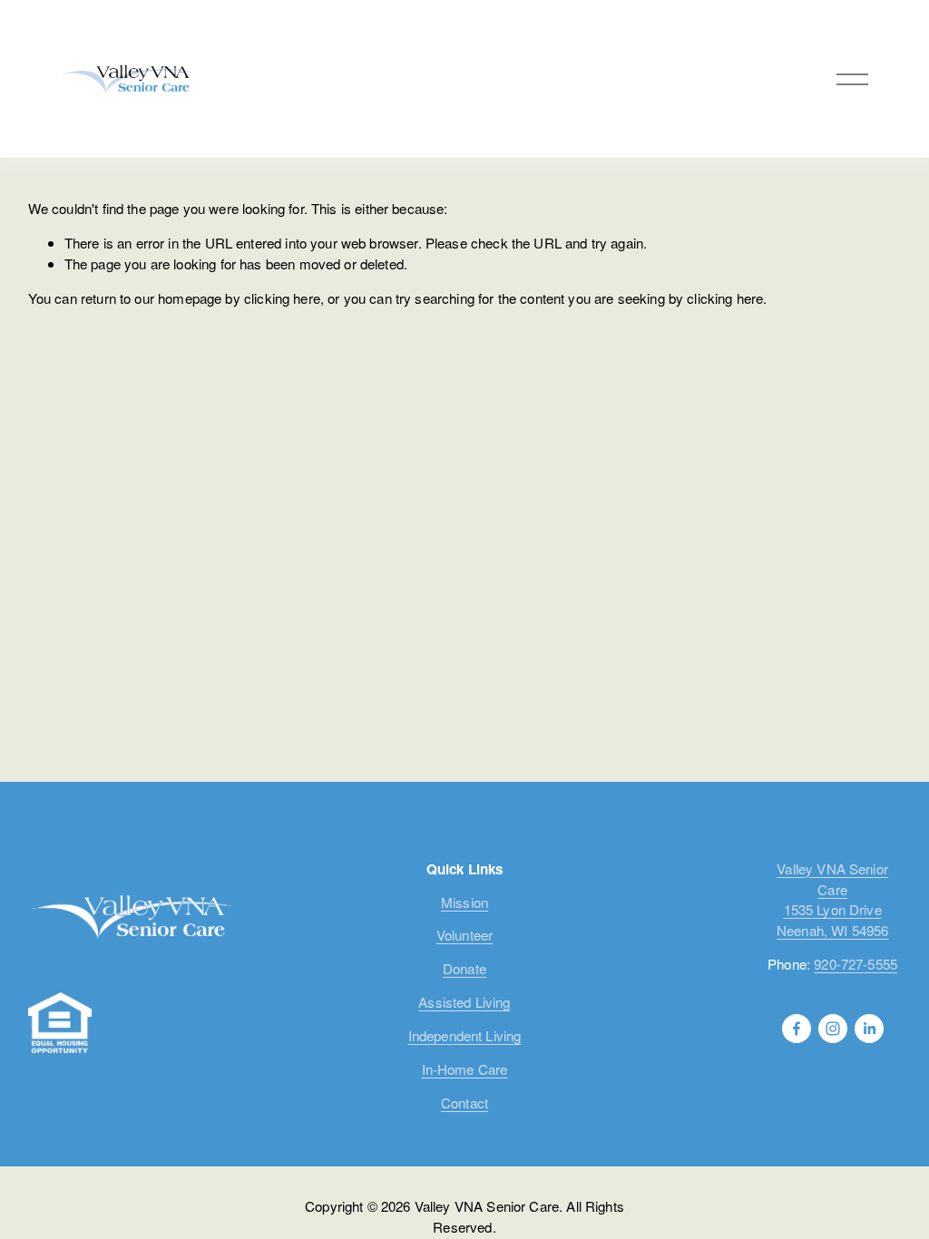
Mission (464, 902)
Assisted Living (464, 1001)
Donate (464, 968)
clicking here (282, 297)
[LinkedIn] (869, 1028)
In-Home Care (465, 1068)
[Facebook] (796, 1028)
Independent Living (465, 1035)
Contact (464, 1102)
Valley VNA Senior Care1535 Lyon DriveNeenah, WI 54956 (832, 900)
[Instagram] (832, 1028)
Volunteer (464, 934)
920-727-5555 (855, 963)
